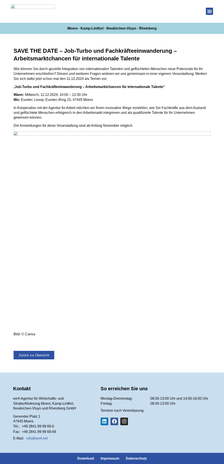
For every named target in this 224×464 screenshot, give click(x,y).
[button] (209, 11)
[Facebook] (114, 421)
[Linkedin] (104, 421)
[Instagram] (124, 421)
